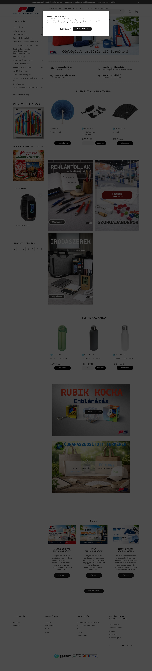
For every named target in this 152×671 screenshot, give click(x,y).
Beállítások (64, 29)
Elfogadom (81, 29)
